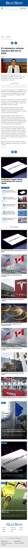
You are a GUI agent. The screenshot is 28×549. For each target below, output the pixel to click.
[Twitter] (16, 43)
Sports (21, 529)
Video (3, 531)
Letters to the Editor (19, 543)
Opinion (21, 527)
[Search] (21, 8)
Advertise (3, 544)
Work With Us (17, 541)
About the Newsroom (6, 543)
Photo (12, 531)
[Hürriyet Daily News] (14, 3)
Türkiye (4, 527)
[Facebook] (12, 43)
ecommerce (3, 147)
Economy (8, 36)
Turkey (20, 75)
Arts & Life (13, 529)
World (3, 529)
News (2, 36)
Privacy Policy (4, 541)
